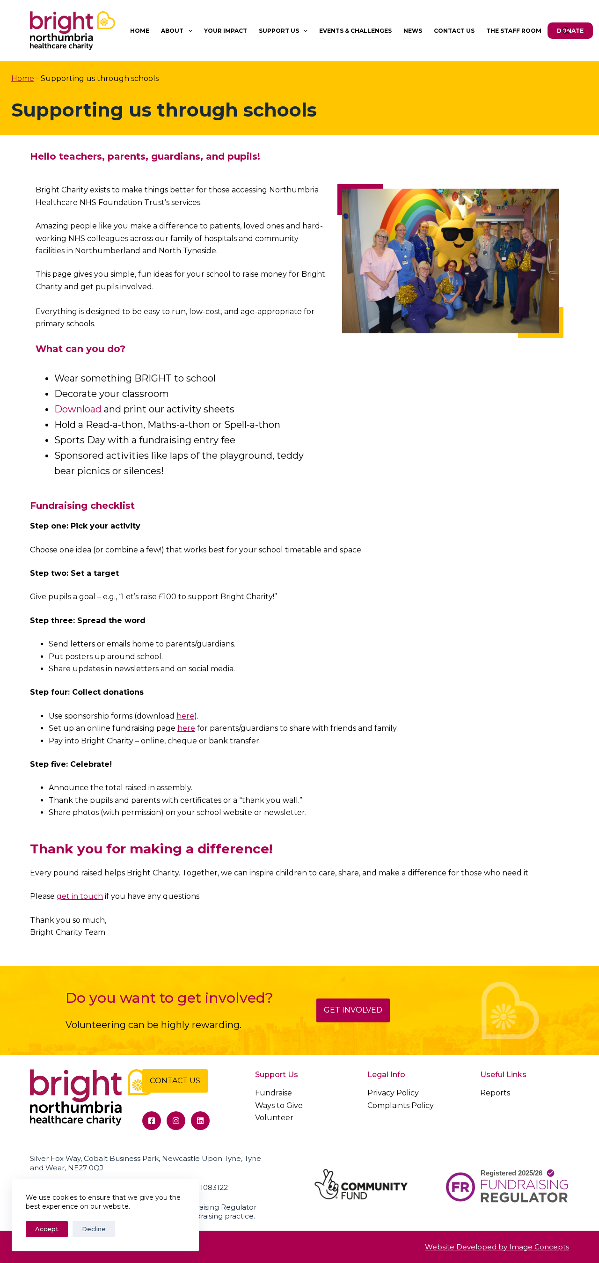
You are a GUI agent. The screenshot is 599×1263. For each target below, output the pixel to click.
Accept (46, 1229)
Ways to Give (279, 1105)
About (172, 30)
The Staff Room (513, 30)
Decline (94, 1229)
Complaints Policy (400, 1105)
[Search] (565, 30)
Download (78, 409)
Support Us (279, 30)
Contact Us (454, 30)
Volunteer (274, 1117)
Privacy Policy (393, 1092)
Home (139, 30)
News (412, 30)
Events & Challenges (355, 30)
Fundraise (273, 1092)
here (185, 716)
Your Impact (225, 30)
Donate (570, 30)
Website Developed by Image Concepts (497, 1246)
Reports (495, 1092)
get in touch (80, 896)
